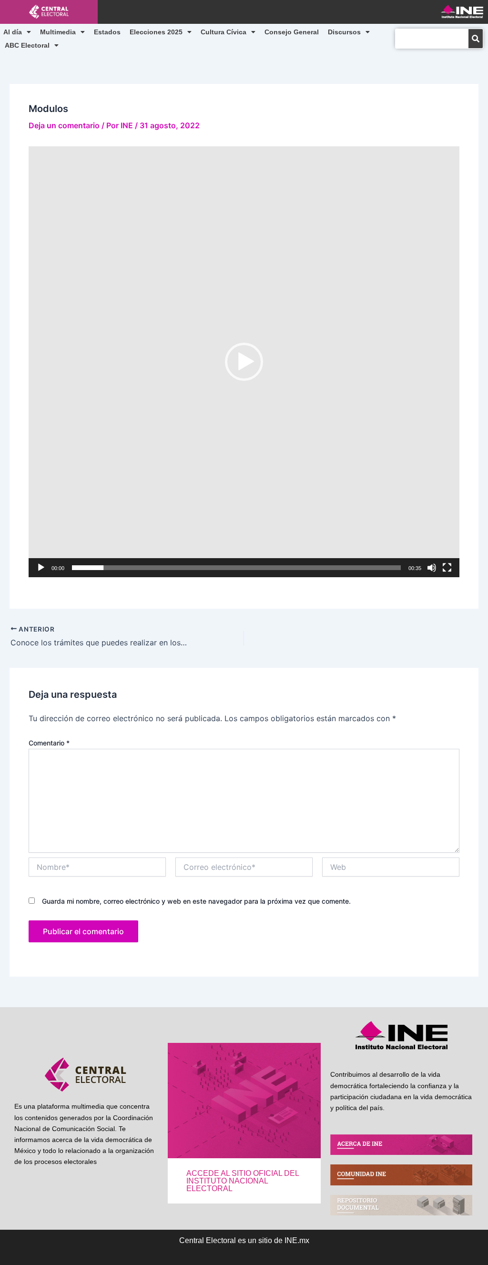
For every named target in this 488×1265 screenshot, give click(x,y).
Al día (12, 32)
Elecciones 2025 (156, 32)
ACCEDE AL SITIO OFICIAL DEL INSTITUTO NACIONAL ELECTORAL (242, 1181)
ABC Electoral (27, 45)
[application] (244, 361)
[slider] (236, 567)
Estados (107, 32)
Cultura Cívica (223, 32)
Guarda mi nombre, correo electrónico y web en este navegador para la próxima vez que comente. (196, 901)
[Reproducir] (41, 567)
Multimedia (58, 32)
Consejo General (291, 32)
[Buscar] (475, 38)
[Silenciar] (432, 567)
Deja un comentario (64, 125)
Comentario (49, 743)
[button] (244, 362)
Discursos (344, 32)
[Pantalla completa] (447, 567)
